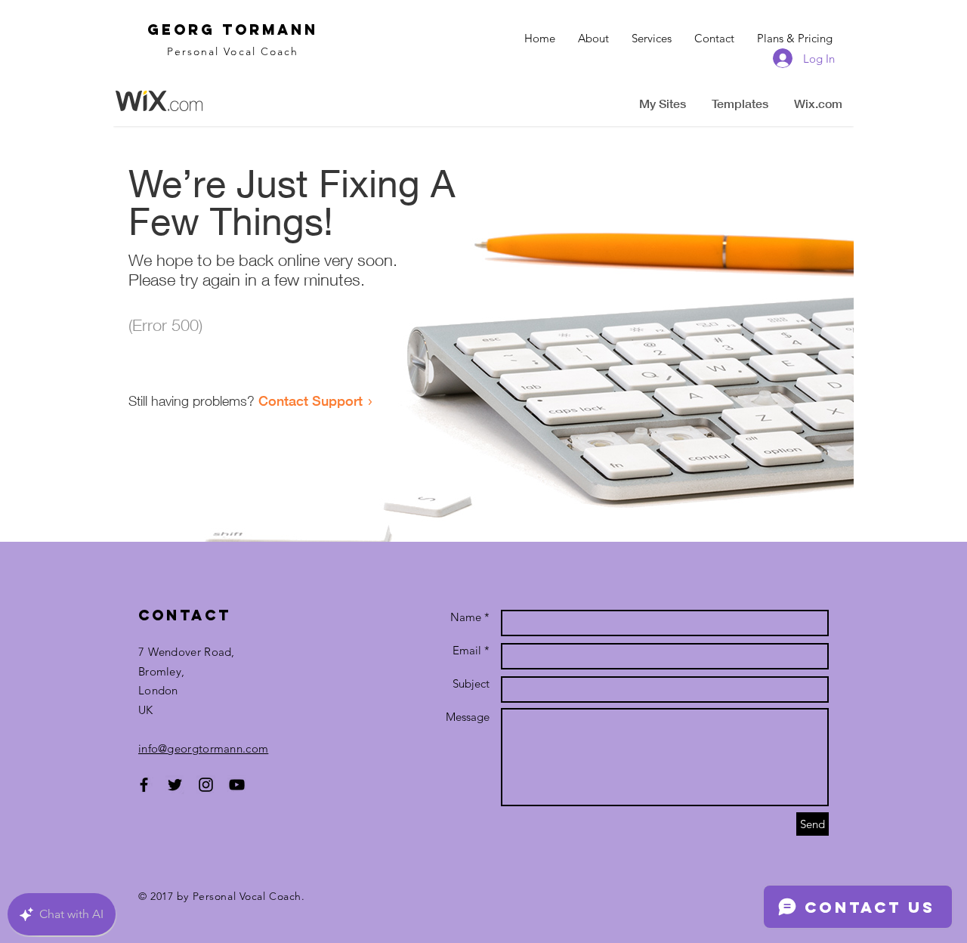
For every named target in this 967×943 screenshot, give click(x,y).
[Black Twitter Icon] (174, 784)
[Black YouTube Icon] (236, 784)
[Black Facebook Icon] (143, 784)
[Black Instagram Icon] (205, 784)
